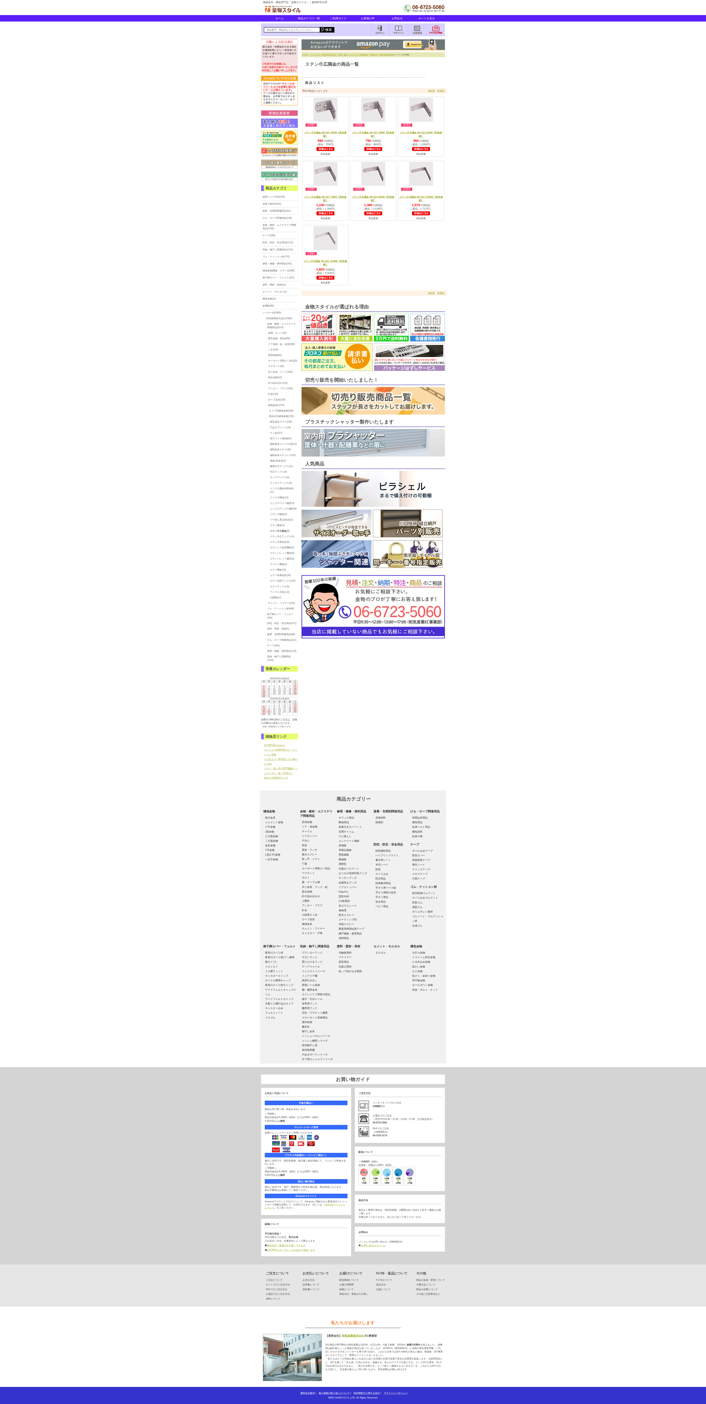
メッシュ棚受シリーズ (315, 1040)
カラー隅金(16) (278, 569)
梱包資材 (417, 831)
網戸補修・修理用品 (350, 933)
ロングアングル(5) (279, 477)
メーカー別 (314, 55)
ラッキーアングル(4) (281, 483)
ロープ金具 (308, 919)
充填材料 (380, 817)
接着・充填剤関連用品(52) (276, 210)
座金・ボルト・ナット (425, 989)
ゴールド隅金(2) (278, 564)
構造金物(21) (269, 298)
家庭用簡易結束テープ (351, 928)
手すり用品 (381, 897)
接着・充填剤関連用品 (388, 811)
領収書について (311, 1289)
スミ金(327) (276, 433)
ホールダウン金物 (422, 984)
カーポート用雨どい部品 (316, 868)
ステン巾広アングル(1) (282, 536)
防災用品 (380, 878)
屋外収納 (307, 1022)
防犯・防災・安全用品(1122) (278, 242)
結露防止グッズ (348, 882)
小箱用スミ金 (309, 914)
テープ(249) (269, 235)
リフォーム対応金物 (423, 957)
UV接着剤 (344, 900)
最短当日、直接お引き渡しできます (286, 1245)
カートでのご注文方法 (278, 1284)
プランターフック (312, 952)
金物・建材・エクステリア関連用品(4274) (281, 326)
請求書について (311, 1284)
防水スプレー (346, 914)
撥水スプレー (309, 854)
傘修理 (342, 910)
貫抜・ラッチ (309, 849)
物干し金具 (308, 1031)
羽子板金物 (418, 980)
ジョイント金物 (274, 822)
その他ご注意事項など (428, 1294)
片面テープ (418, 878)
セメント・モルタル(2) (275, 291)
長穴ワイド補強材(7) (281, 438)
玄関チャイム (346, 831)
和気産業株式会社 (329, 55)
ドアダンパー (309, 836)
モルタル (380, 952)
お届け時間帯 (346, 1284)
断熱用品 (344, 822)
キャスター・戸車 (312, 933)
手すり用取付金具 (385, 892)
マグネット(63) (276, 366)
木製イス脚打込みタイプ (279, 1003)
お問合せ (397, 18)
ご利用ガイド (338, 18)
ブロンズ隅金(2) (278, 514)
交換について (383, 1289)
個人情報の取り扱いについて (334, 1393)
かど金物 (417, 971)
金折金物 (270, 845)
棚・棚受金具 (309, 989)
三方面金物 (271, 836)
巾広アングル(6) (278, 471)
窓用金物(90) (275, 355)
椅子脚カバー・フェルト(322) (278, 277)
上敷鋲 (306, 900)
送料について (273, 1298)
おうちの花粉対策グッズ (353, 873)
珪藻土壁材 (345, 966)
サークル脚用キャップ (278, 980)
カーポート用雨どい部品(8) (282, 360)
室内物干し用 (309, 1045)
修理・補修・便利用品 (351, 811)
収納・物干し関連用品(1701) (278, 249)
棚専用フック (309, 1008)
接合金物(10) (275, 377)
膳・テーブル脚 (311, 882)
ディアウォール (311, 966)
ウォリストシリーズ (313, 971)
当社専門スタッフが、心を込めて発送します (291, 1250)
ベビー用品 (381, 906)
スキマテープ (420, 873)
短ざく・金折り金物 (423, 975)
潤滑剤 (342, 864)
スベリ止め (381, 873)
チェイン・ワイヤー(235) (281, 603)
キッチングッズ (348, 877)
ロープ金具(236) (276, 399)
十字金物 (270, 826)
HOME (305, 55)
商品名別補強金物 (387, 55)
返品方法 (381, 1284)
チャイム (307, 831)
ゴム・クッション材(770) (276, 256)
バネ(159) (273, 349)
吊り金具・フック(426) (280, 371)
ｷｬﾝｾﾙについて (384, 1280)
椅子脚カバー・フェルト (279, 946)
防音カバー (418, 855)
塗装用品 (344, 961)
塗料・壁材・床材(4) (278, 628)
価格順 (431, 90)
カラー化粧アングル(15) (282, 580)
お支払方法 (309, 1280)
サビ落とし (345, 836)
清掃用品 (344, 938)
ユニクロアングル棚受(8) (283, 508)
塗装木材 (344, 896)
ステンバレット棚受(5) (282, 558)
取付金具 (270, 817)
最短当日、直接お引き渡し (353, 1294)
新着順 (440, 90)
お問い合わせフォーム (373, 1245)
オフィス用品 (346, 817)
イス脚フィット (274, 971)
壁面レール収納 (311, 984)
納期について (346, 1289)
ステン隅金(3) (277, 525)
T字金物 (269, 850)
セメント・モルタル (387, 946)
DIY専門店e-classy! (274, 745)
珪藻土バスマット (349, 868)
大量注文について (425, 1284)
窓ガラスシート (348, 905)
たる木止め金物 (421, 961)
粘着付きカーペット (350, 826)
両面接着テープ (421, 859)
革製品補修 (345, 850)
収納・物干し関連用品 (314, 946)
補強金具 (373, 55)
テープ (414, 844)
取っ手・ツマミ (311, 859)
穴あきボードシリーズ (315, 1054)
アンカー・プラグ (312, 905)
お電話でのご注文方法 (278, 1294)
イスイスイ (271, 966)
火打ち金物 (418, 952)
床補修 (342, 845)
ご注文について (274, 1280)
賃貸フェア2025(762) (274, 196)
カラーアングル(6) (279, 586)
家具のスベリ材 (274, 952)
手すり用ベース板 (385, 887)
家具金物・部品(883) (279, 338)
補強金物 (269, 811)
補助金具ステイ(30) (280, 449)
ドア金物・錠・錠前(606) (281, 344)
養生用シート (383, 859)
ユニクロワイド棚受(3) (282, 503)
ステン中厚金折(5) (279, 542)
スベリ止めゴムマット (425, 897)
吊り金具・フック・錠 (315, 886)
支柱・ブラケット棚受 (315, 1012)
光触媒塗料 (345, 952)
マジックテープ (421, 869)
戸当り (306, 840)
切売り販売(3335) (272, 203)
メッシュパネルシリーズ (316, 1035)
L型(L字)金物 (272, 854)
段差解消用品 (383, 883)
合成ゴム (417, 925)
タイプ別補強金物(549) (281, 410)
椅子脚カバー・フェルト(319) (280, 616)
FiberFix (343, 891)
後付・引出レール (312, 998)
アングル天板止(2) (279, 592)
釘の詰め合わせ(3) (278, 383)
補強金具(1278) (276, 405)
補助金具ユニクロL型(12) (283, 444)
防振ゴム (417, 902)
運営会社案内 (307, 1393)
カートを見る (426, 18)
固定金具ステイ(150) (281, 421)
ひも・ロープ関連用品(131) (281, 640)
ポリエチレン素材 (422, 911)
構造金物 (416, 946)
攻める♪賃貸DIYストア (276, 777)
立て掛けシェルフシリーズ (317, 1059)
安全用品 (380, 901)
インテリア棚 (309, 975)
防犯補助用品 (383, 850)
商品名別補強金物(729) (281, 416)
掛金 (304, 845)
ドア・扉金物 (309, 826)
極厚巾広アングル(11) (281, 466)
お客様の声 (368, 18)
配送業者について (349, 1280)
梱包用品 (417, 822)
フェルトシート (274, 1012)
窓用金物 (307, 822)
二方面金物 (271, 840)
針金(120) (273, 394)
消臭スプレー (346, 924)
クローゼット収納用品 (315, 1017)
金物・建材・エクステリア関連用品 (353, 55)
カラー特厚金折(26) (280, 575)
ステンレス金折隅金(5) (282, 547)
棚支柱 (306, 1026)
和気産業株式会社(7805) (279, 318)
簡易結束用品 (420, 817)
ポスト (306, 877)
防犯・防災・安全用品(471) (281, 623)
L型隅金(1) (275, 597)
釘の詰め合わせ (311, 896)
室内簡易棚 (308, 1049)
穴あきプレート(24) (280, 427)
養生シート (418, 864)
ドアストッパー (348, 887)
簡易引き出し (309, 980)
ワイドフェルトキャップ (279, 998)
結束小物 (417, 836)
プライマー (345, 957)
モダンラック (309, 957)
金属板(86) (268, 305)
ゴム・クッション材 (423, 886)
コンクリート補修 (349, 840)
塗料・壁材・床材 (348, 946)
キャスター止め (274, 1008)
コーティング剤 (348, 919)
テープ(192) (273, 645)
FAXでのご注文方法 (276, 1289)
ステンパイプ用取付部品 (316, 994)
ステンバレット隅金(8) (282, 553)
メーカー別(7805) (272, 312)
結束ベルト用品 (421, 826)
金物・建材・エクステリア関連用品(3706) (279, 227)
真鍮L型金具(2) (278, 460)
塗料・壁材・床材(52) (274, 284)
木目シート (381, 864)
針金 (304, 910)
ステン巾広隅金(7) (279, 531)
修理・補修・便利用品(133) (281, 651)
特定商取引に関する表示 (367, 1393)
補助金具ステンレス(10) (282, 455)
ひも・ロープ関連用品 (425, 811)
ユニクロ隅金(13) (279, 497)
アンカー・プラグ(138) (280, 388)
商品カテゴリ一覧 (309, 18)
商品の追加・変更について (430, 1280)
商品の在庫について (427, 1289)
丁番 (304, 863)
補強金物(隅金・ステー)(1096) (279, 270)
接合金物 (307, 891)
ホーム (279, 18)
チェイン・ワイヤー (313, 928)
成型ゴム (417, 907)
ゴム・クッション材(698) (280, 608)
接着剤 (379, 822)
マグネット (308, 873)
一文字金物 (271, 859)
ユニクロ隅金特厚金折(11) (282, 490)
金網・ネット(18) (277, 333)
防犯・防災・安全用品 (388, 844)
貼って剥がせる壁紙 (350, 971)
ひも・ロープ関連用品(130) (277, 218)
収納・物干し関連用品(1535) (279, 658)
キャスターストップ (276, 975)
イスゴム (270, 1017)
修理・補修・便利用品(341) (277, 263)
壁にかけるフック (312, 961)
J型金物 (269, 831)
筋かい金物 (418, 966)
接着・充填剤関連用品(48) (281, 634)
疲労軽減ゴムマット (423, 893)
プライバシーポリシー (396, 1393)
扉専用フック (309, 1003)
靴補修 (342, 859)
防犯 (378, 869)
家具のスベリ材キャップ (279, 984)
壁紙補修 (344, 854)
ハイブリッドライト (387, 855)
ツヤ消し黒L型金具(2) (281, 519)
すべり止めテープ (422, 850)
